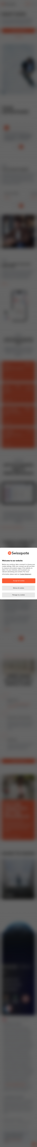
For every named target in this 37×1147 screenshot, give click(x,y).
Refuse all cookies (18, 588)
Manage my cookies (18, 595)
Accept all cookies (18, 581)
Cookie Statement (25, 574)
